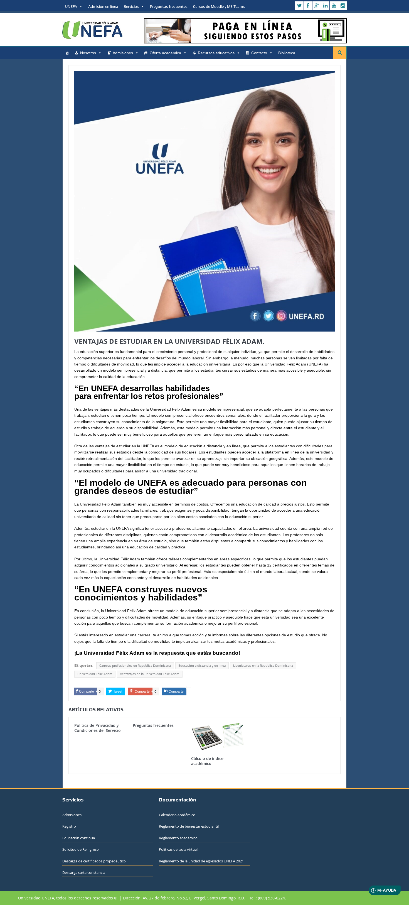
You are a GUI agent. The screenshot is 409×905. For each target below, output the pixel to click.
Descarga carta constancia (83, 872)
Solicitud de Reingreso (80, 849)
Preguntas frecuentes (169, 6)
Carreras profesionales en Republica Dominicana (135, 666)
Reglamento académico (178, 837)
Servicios (131, 6)
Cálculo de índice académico (207, 761)
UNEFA (71, 6)
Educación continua (78, 837)
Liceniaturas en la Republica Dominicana (263, 666)
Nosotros (88, 53)
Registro (69, 826)
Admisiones (123, 53)
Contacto (259, 53)
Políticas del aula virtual (178, 849)
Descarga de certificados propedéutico (94, 861)
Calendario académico (177, 814)
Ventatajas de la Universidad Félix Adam (149, 674)
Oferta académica (165, 53)
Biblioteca (286, 53)
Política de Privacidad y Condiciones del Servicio (97, 728)
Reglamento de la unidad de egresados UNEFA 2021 (201, 861)
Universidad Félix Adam (94, 674)
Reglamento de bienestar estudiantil (189, 826)
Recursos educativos (216, 53)
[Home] (67, 52)
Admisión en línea (103, 6)
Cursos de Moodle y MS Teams (219, 6)
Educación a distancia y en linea (202, 666)
